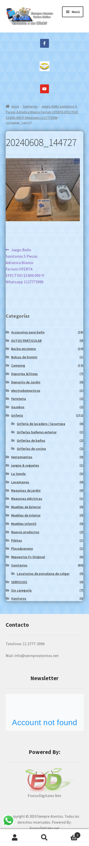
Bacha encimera (23, 348)
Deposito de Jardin (25, 382)
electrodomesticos (25, 390)
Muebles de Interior (26, 515)
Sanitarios (30, 106)
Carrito (68, 833)
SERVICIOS (19, 582)
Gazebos (17, 407)
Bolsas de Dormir (24, 357)
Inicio (15, 106)
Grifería (17, 415)
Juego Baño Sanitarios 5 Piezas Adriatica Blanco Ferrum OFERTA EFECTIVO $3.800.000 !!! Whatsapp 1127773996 (42, 112)
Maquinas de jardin (26, 490)
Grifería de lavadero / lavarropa (41, 424)
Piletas (16, 540)
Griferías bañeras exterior (37, 432)
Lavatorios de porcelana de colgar (43, 573)
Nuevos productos (25, 532)
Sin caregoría (21, 590)
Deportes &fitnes (24, 374)
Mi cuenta (15, 837)
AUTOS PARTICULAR (26, 340)
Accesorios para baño (27, 332)
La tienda (18, 473)
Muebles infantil (23, 523)
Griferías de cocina (31, 448)
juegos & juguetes (25, 465)
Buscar (44, 837)
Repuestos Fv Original (28, 557)
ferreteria (18, 398)
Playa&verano (22, 548)
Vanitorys (18, 598)
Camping (18, 365)
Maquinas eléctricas (26, 498)
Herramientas (21, 457)
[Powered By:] (45, 780)
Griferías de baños (31, 440)
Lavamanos (20, 482)
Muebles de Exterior (26, 507)
